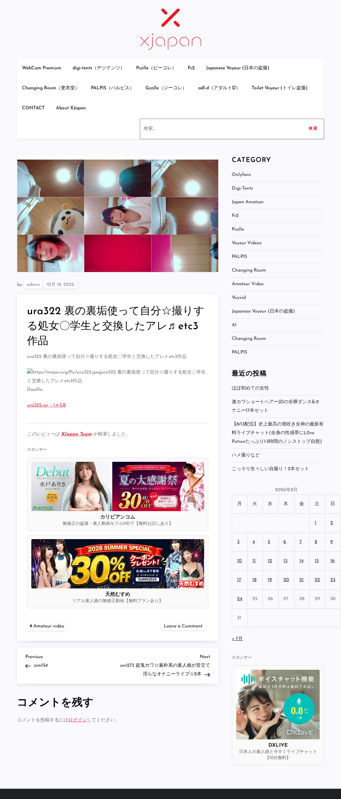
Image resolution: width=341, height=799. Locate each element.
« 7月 (237, 638)
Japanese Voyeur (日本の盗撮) (237, 68)
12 (270, 560)
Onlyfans (241, 174)
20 (286, 579)
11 (254, 560)
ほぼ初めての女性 (250, 388)
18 (254, 579)
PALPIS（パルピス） (112, 88)
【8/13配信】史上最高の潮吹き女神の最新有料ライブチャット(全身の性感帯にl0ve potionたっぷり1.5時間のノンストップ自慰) (278, 433)
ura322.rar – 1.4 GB (46, 405)
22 (317, 579)
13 (285, 560)
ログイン (77, 720)
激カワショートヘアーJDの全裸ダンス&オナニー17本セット (276, 406)
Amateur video (48, 626)
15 (317, 560)
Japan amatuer (248, 202)
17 (239, 579)
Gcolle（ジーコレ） (166, 88)
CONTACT (33, 108)
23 (332, 579)
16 (332, 560)
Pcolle (238, 229)
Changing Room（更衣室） (51, 88)
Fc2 (191, 68)
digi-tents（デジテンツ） (99, 68)
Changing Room (249, 270)
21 (301, 579)
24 (239, 598)
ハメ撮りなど (246, 455)
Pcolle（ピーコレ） (156, 68)
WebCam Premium (41, 68)
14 (301, 560)
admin (33, 284)
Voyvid (239, 297)
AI (234, 325)
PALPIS (239, 256)
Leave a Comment (184, 626)
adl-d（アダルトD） (219, 88)
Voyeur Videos (247, 243)
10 (239, 560)
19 (270, 579)
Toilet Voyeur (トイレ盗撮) (280, 88)
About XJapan (71, 108)
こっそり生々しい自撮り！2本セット (270, 468)
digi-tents (242, 188)
